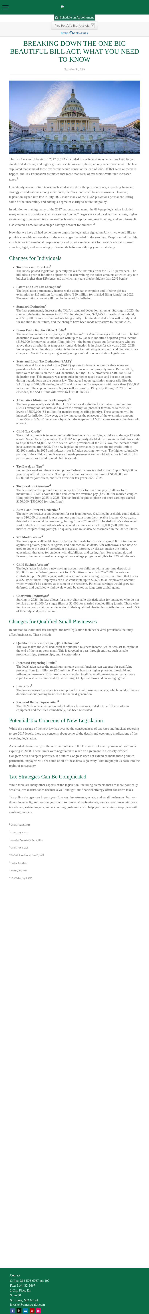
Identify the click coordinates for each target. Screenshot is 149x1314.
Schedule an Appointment (77, 17)
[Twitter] (19, 1310)
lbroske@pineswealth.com (27, 1304)
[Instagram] (38, 1310)
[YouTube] (32, 1310)
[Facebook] (12, 1310)
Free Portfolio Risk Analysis (71, 26)
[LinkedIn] (25, 1310)
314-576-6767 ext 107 (34, 1280)
